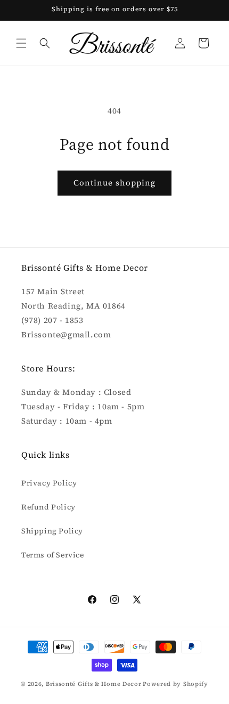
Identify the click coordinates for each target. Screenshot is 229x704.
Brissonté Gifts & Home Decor (94, 684)
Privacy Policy (49, 483)
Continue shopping (114, 182)
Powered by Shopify (175, 684)
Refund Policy (48, 506)
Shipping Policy (52, 530)
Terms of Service (52, 554)
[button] (21, 43)
